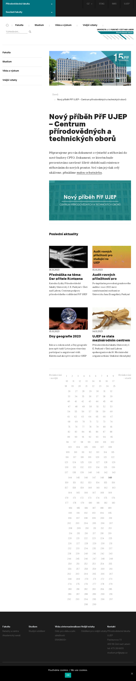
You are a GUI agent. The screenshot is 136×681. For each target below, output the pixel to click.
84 (83, 431)
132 (82, 467)
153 (89, 482)
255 (110, 563)
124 (74, 462)
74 (111, 421)
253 (94, 563)
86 (97, 431)
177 (66, 502)
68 (69, 421)
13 (87, 381)
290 (102, 594)
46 (111, 401)
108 (110, 447)
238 (69, 553)
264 (86, 573)
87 (104, 431)
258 (86, 568)
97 (74, 442)
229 (94, 543)
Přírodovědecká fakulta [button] (18, 4)
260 (102, 568)
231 (110, 543)
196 (70, 518)
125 (82, 462)
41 (76, 401)
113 (97, 452)
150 (66, 482)
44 (97, 401)
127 (98, 462)
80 (104, 426)
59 (104, 411)
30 (97, 391)
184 (70, 508)
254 (102, 563)
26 (69, 391)
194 (102, 513)
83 (76, 431)
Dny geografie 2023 (65, 336)
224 (102, 538)
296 (102, 599)
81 (111, 426)
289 (94, 594)
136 (113, 467)
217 (94, 533)
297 (111, 599)
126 (90, 462)
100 (97, 442)
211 (94, 528)
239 (77, 553)
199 (94, 518)
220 (70, 538)
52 (104, 406)
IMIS (114, 4)
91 (83, 437)
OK (68, 675)
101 (104, 442)
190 (70, 513)
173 (89, 497)
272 (102, 579)
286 (69, 594)
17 (113, 381)
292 (69, 599)
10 (67, 381)
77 (83, 426)
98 (82, 442)
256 (69, 568)
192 (86, 513)
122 (112, 457)
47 (69, 406)
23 (100, 386)
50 (90, 406)
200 (102, 518)
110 (75, 452)
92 (90, 437)
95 (111, 437)
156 (113, 482)
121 (105, 457)
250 (70, 563)
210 (87, 528)
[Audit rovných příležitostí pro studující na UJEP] (111, 257)
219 (109, 533)
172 (82, 497)
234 (86, 548)
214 (70, 533)
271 (94, 579)
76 (76, 426)
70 (83, 421)
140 (90, 472)
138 (74, 472)
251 (77, 563)
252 (86, 563)
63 (82, 416)
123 (66, 462)
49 (83, 406)
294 (86, 599)
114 (105, 452)
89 (69, 437)
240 (86, 553)
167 (94, 492)
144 (70, 477)
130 (66, 467)
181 (98, 502)
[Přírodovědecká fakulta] (7, 25)
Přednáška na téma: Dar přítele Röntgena (66, 277)
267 (111, 573)
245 (77, 558)
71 (90, 421)
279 (110, 584)
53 (111, 406)
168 (102, 492)
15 (100, 381)
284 (102, 589)
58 (97, 411)
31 (104, 391)
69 (76, 421)
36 (90, 396)
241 (94, 553)
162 (105, 487)
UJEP (127, 4)
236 (102, 548)
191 (78, 513)
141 (98, 472)
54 (69, 411)
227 (78, 543)
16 (107, 381)
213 (110, 528)
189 (109, 508)
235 (94, 548)
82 (69, 431)
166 (86, 492)
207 (111, 523)
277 (94, 584)
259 (94, 568)
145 (78, 477)
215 (78, 533)
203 (77, 523)
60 (111, 411)
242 (102, 553)
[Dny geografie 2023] (68, 318)
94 (104, 437)
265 (94, 573)
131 (74, 467)
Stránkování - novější (55, 377)
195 (110, 513)
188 (101, 508)
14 (93, 381)
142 (105, 472)
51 (98, 406)
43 (90, 401)
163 (113, 487)
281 (77, 589)
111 (83, 452)
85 (90, 431)
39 (111, 396)
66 (104, 416)
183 (113, 502)
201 (110, 518)
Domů (55, 94)
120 (97, 457)
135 (105, 467)
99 (89, 442)
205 (94, 523)
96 (67, 442)
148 (102, 477)
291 (110, 594)
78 (90, 426)
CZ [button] (88, 4)
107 (102, 447)
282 (86, 589)
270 (86, 579)
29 (90, 391)
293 (77, 599)
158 (74, 487)
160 (90, 487)
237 (110, 548)
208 (70, 528)
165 (78, 492)
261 (110, 568)
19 (72, 386)
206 (102, 523)
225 (110, 538)
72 (97, 421)
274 (69, 584)
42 (82, 401)
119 (89, 457)
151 (74, 482)
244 (69, 558)
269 (78, 579)
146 (86, 477)
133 (89, 467)
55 (76, 411)
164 (70, 492)
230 (102, 543)
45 (104, 401)
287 (78, 594)
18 (66, 386)
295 (94, 599)
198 (86, 518)
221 (77, 538)
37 (97, 396)
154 (97, 482)
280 (70, 589)
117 (74, 457)
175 (105, 497)
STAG (101, 4)
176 (113, 497)
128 (105, 462)
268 (69, 579)
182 (105, 502)
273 (110, 579)
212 (102, 528)
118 (82, 457)
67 (111, 416)
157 (66, 487)
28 (83, 391)
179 (82, 502)
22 (93, 386)
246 (86, 558)
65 (97, 416)
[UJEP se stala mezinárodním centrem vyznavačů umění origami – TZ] (111, 318)
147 (94, 477)
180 (90, 502)
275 (78, 584)
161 (98, 487)
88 (111, 431)
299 (94, 604)
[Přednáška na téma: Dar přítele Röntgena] (68, 257)
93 (97, 437)
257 (78, 568)
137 (66, 472)
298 (86, 604)
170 (66, 497)
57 (90, 411)
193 (94, 513)
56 (83, 411)
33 (69, 396)
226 (70, 543)
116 (67, 457)
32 (111, 391)
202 (69, 523)
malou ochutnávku (89, 172)
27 (76, 391)
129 (113, 462)
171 (74, 497)
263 (77, 573)
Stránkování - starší (124, 377)
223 (94, 538)
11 (73, 381)
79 (97, 426)
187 (94, 508)
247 (94, 558)
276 (86, 584)
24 (107, 386)
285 (110, 589)
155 (105, 482)
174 (97, 497)
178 (74, 502)
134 (97, 467)
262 (69, 573)
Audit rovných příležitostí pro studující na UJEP (106, 279)
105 (86, 447)
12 (80, 381)
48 (76, 406)
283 (94, 589)
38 (104, 396)
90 (76, 437)
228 (86, 543)
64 (90, 416)
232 (69, 548)
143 (113, 472)
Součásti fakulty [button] (14, 12)
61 (69, 416)
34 (76, 396)
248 (102, 558)
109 (67, 452)
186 (86, 508)
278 (102, 584)
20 (79, 386)
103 (70, 447)
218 (101, 533)
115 (112, 452)
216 (86, 533)
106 (94, 447)
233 (77, 548)
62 (75, 416)
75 (69, 426)
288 (86, 594)
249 (111, 558)
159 (82, 487)
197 (78, 518)
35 (83, 396)
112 (90, 452)
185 (78, 508)
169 (110, 492)
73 (104, 421)
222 (86, 538)
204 (86, 523)
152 (82, 482)
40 (68, 401)
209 (79, 528)
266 (102, 573)
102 (112, 442)
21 (86, 386)
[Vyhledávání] (30, 31)
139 (82, 472)
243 (110, 553)
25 (114, 386)
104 (78, 447)
